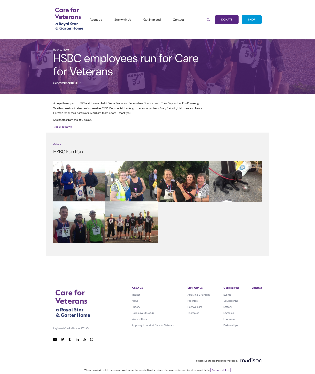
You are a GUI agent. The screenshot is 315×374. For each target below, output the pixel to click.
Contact (178, 20)
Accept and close (220, 370)
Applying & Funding (199, 294)
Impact (136, 294)
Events (227, 294)
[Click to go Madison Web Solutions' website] (251, 360)
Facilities (193, 300)
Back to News (61, 49)
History (136, 307)
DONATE (226, 19)
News (135, 300)
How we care (195, 307)
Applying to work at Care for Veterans (153, 325)
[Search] (208, 19)
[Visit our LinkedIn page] (77, 339)
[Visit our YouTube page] (84, 339)
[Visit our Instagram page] (91, 339)
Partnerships (230, 325)
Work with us (139, 319)
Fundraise (229, 319)
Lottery (227, 307)
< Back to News (62, 126)
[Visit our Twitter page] (62, 339)
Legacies (228, 313)
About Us (96, 20)
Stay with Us (122, 20)
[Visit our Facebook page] (70, 339)
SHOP (251, 19)
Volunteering (230, 300)
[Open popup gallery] (79, 181)
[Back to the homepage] (68, 18)
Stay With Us (195, 288)
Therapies (193, 313)
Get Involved (152, 20)
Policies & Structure (143, 313)
